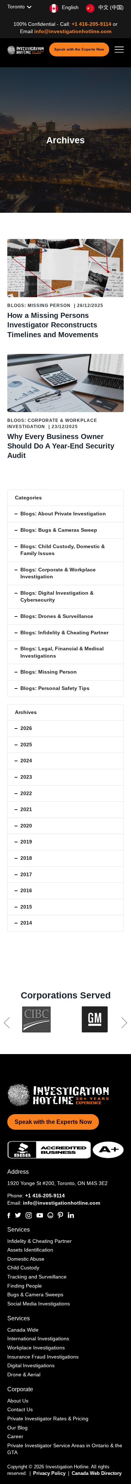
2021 (26, 809)
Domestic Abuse (25, 1259)
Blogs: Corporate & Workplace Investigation (58, 573)
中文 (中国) (111, 7)
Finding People (24, 1286)
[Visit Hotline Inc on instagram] (28, 1215)
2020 (26, 826)
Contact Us (20, 1409)
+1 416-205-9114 (92, 24)
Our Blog (17, 1428)
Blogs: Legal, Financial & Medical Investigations (62, 652)
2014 (26, 923)
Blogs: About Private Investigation (63, 513)
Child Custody (23, 1267)
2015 (26, 907)
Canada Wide (23, 1330)
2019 (26, 842)
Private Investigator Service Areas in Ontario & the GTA (64, 1449)
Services (18, 1229)
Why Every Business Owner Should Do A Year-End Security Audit (60, 446)
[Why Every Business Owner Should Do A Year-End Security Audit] (65, 383)
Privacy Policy (50, 1473)
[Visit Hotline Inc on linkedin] (70, 1215)
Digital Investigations (31, 1365)
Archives (26, 712)
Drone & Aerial (23, 1374)
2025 (26, 744)
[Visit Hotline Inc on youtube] (39, 1215)
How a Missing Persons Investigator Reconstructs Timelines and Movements (52, 325)
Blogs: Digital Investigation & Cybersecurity (57, 596)
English (70, 7)
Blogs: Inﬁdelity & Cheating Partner (64, 632)
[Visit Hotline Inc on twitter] (18, 1215)
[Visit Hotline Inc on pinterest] (60, 1215)
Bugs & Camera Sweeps (35, 1294)
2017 (26, 874)
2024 (26, 760)
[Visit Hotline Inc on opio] (50, 1215)
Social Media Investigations (38, 1304)
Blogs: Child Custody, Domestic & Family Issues (62, 549)
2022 (26, 793)
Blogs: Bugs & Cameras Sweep (58, 530)
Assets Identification (30, 1250)
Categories (28, 497)
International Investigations (38, 1338)
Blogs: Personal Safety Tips (55, 688)
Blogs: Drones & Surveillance (56, 616)
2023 (26, 777)
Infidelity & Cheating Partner (39, 1241)
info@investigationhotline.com (72, 31)
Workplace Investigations (36, 1348)
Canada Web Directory (97, 1473)
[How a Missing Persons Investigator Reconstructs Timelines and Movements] (65, 268)
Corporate (20, 1389)
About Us (17, 1401)
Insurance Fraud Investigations (43, 1357)
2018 (26, 858)
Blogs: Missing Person (39, 305)
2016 (26, 890)
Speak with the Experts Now (79, 49)
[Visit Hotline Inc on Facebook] (8, 1215)
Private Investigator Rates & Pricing (47, 1418)
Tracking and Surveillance (37, 1277)
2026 (26, 728)
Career (15, 1436)
